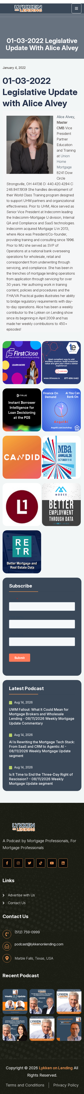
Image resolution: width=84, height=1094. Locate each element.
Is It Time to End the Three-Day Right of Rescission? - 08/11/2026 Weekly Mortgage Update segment (41, 779)
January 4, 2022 (14, 67)
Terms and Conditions (25, 1085)
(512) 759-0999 (27, 932)
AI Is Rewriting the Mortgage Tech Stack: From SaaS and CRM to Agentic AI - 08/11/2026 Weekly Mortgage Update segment (42, 749)
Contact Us (16, 903)
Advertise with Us (21, 895)
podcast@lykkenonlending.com (39, 944)
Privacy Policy (66, 1085)
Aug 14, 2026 (23, 702)
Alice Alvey (65, 117)
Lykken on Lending (56, 1068)
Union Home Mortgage (64, 161)
